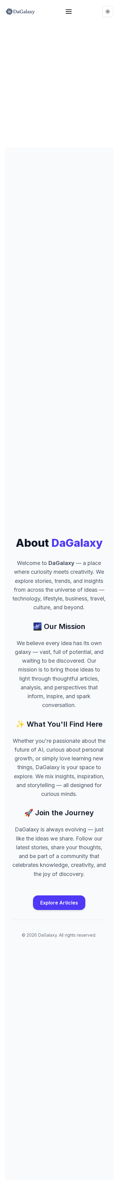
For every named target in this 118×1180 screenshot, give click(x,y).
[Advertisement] (59, 85)
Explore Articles (59, 903)
